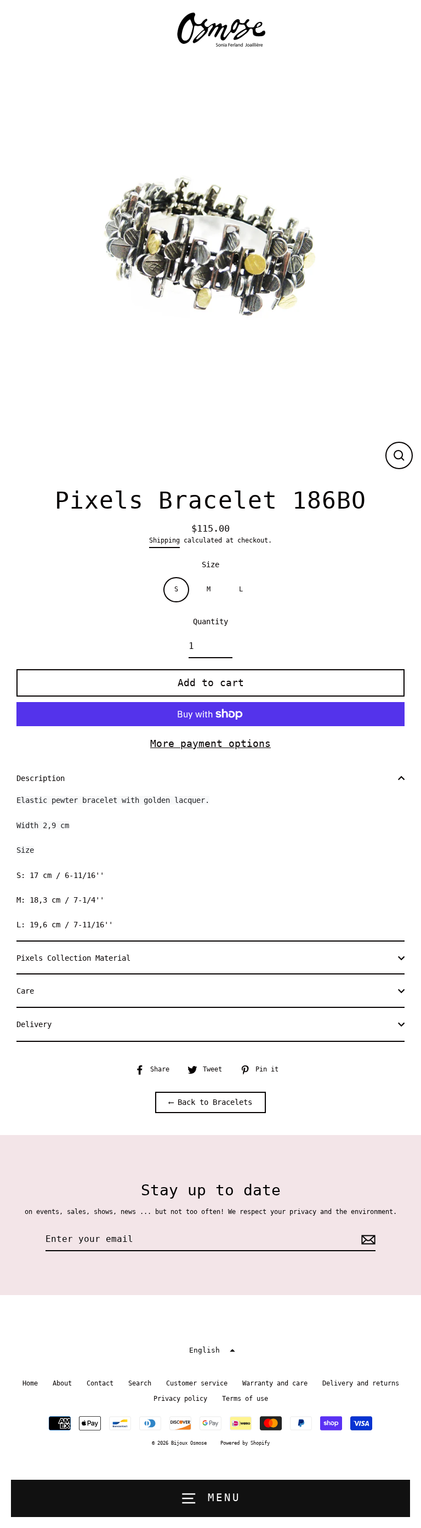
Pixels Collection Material (73, 958)
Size (210, 564)
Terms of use (245, 1398)
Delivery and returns (360, 1383)
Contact (100, 1383)
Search (139, 1383)
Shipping (164, 540)
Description (40, 778)
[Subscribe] (367, 1239)
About (62, 1383)
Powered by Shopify (245, 1443)
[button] (211, 1350)
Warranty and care (275, 1383)
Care (25, 991)
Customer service (196, 1383)
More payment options (210, 743)
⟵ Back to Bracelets (210, 1102)
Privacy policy (180, 1398)
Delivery (34, 1024)
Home (30, 1383)
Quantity (210, 621)
